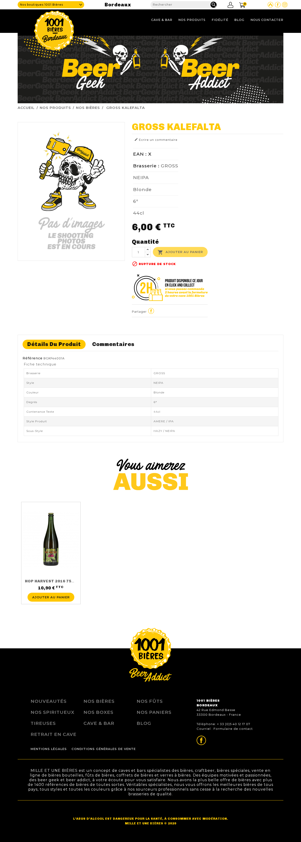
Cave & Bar (161, 20)
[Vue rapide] (50, 590)
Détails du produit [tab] (54, 344)
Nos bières (99, 701)
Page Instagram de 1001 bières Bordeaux (285, 5)
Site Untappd (270, 5)
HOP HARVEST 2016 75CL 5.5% (56, 581)
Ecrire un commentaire (156, 140)
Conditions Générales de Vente (103, 749)
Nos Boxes (98, 712)
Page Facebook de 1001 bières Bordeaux (278, 5)
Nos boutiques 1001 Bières (41, 4)
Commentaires (113, 344)
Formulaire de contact (233, 729)
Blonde (142, 189)
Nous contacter (266, 20)
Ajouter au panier (180, 252)
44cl (138, 213)
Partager (151, 311)
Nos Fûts (150, 701)
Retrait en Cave (53, 734)
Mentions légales (49, 749)
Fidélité (220, 20)
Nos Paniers (154, 712)
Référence (33, 358)
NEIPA (141, 177)
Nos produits (192, 20)
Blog (239, 20)
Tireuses (43, 723)
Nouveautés (49, 701)
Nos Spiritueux (52, 712)
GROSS (169, 166)
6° (135, 201)
